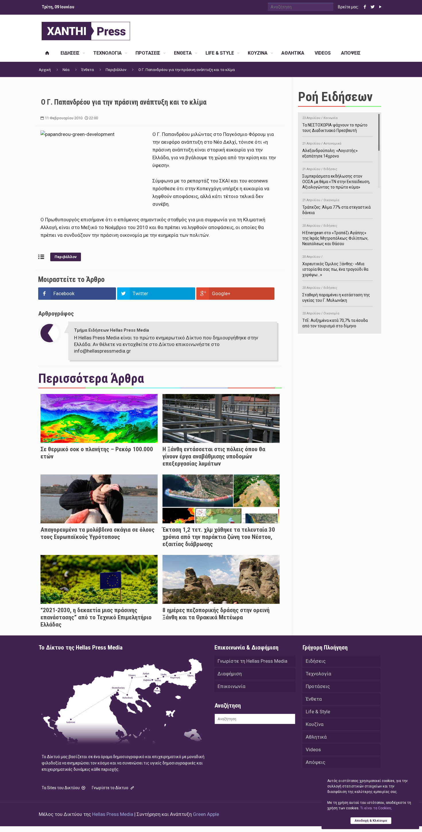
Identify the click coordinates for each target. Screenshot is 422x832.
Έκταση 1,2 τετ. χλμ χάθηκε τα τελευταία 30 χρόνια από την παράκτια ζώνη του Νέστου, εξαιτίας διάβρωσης (218, 536)
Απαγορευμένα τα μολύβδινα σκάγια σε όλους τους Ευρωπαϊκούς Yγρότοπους (97, 533)
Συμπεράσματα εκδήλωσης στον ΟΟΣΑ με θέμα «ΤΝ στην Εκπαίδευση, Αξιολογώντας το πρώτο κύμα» (336, 178)
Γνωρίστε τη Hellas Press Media (252, 661)
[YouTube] (380, 6)
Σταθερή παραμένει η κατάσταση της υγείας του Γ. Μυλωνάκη (336, 294)
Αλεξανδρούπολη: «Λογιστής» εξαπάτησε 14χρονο (330, 150)
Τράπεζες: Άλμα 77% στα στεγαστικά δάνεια (336, 206)
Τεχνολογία (318, 674)
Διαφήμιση (230, 674)
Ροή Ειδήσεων (335, 96)
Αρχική (45, 70)
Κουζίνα (315, 724)
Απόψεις (315, 762)
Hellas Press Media (112, 814)
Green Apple (206, 814)
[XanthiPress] (86, 30)
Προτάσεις (318, 686)
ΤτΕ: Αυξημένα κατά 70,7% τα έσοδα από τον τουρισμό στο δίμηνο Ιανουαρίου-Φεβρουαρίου (335, 323)
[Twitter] (372, 6)
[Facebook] (365, 6)
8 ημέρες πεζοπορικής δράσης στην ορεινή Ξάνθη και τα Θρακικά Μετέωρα (216, 614)
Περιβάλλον (116, 70)
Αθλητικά (316, 737)
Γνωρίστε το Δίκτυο (110, 787)
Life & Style (318, 711)
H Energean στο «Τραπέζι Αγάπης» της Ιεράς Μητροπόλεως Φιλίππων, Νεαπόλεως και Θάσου (335, 235)
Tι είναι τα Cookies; (376, 808)
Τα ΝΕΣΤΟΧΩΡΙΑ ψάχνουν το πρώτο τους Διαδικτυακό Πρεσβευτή (334, 124)
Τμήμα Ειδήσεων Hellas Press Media (111, 330)
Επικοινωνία (231, 686)
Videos (313, 749)
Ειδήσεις (316, 661)
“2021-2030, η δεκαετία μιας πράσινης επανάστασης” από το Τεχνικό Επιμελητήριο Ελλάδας (96, 617)
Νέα (66, 70)
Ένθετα (87, 70)
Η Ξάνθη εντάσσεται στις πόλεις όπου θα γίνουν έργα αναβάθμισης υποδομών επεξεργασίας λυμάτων (213, 456)
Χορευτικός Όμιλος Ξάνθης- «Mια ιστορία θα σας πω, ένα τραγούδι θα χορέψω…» (335, 266)
